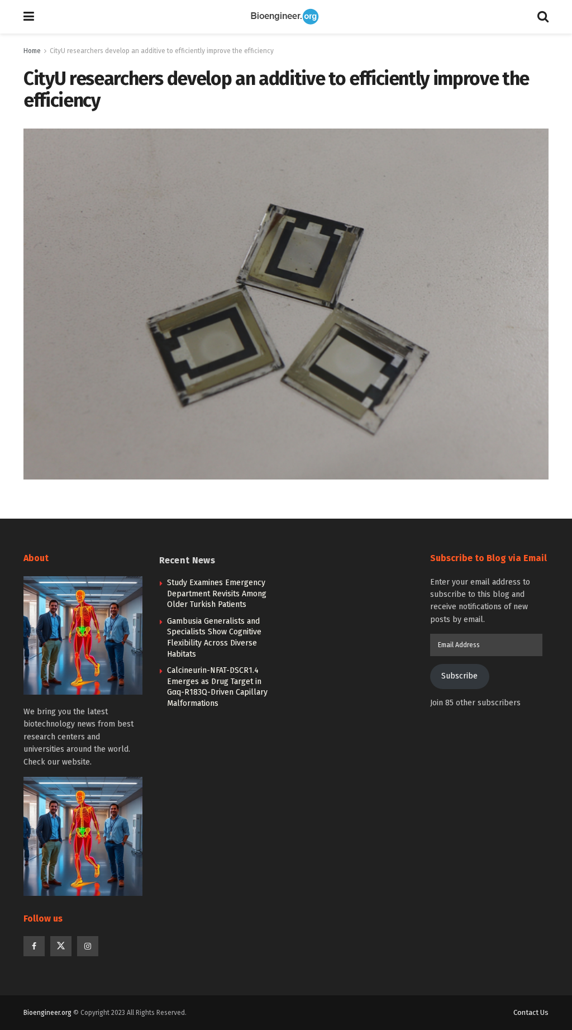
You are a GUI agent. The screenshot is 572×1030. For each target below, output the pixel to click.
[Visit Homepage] (286, 16)
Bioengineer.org (47, 1013)
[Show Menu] (28, 17)
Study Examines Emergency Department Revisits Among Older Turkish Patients (216, 593)
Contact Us (531, 1012)
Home (32, 51)
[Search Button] (543, 17)
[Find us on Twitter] (61, 946)
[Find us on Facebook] (34, 946)
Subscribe (459, 676)
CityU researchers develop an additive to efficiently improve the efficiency (162, 51)
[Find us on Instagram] (87, 946)
